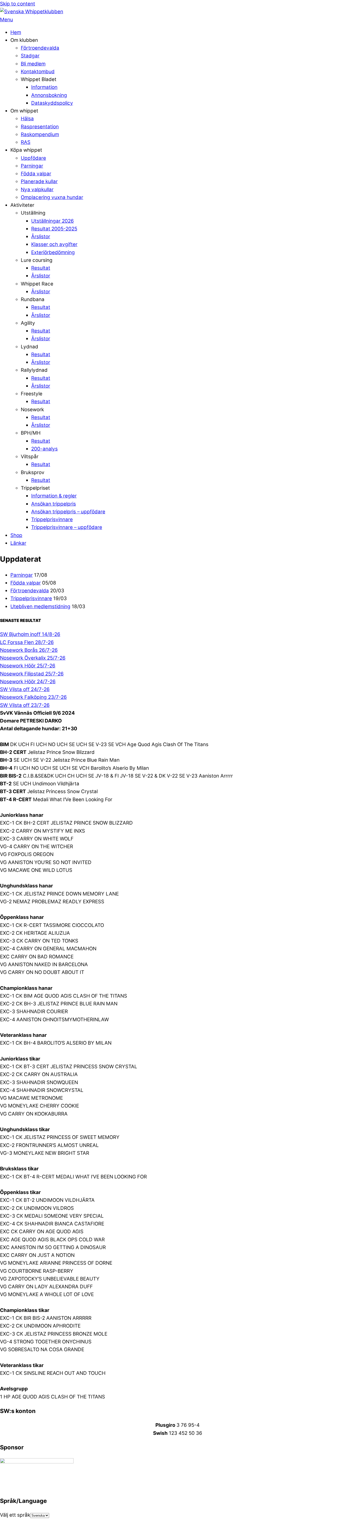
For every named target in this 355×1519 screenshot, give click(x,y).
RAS (25, 142)
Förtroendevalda (40, 48)
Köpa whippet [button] (26, 150)
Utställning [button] (33, 213)
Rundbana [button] (32, 299)
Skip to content (17, 4)
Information (44, 87)
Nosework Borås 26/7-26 (29, 650)
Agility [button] (28, 323)
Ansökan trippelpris (53, 504)
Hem (15, 32)
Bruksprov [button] (32, 472)
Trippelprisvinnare (52, 519)
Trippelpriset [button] (35, 488)
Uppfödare (33, 158)
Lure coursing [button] (36, 260)
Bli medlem (33, 64)
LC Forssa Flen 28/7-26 (27, 642)
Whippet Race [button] (37, 284)
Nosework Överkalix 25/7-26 (32, 658)
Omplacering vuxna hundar (52, 197)
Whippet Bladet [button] (38, 79)
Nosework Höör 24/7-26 (28, 682)
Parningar (32, 166)
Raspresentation (40, 127)
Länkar (18, 543)
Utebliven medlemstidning (40, 606)
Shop (16, 535)
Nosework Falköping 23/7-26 (33, 697)
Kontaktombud (38, 72)
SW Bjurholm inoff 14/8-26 (30, 634)
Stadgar (30, 56)
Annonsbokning (49, 95)
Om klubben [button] (24, 40)
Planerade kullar (39, 181)
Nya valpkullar (37, 190)
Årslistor (40, 237)
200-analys (44, 449)
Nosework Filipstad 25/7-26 (32, 674)
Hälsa (27, 119)
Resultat (40, 268)
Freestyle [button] (31, 394)
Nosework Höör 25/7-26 (27, 666)
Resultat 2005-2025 (54, 229)
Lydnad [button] (29, 347)
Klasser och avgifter (54, 244)
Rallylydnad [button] (34, 370)
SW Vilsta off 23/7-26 (25, 705)
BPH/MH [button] (31, 433)
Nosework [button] (32, 410)
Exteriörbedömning (53, 252)
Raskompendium (40, 134)
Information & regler (54, 496)
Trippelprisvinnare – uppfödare (66, 527)
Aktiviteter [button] (22, 205)
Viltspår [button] (29, 457)
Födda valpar (36, 174)
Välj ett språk (15, 1515)
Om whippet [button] (24, 111)
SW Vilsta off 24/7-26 (25, 689)
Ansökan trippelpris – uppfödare (68, 512)
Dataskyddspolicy (52, 103)
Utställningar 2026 (52, 221)
